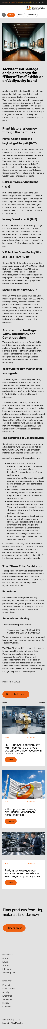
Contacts (6, 1006)
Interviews (32, 15)
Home (5, 958)
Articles (20, 15)
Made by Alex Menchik (12, 1023)
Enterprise (7, 996)
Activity (5, 992)
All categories (8, 972)
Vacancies (7, 999)
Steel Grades (8, 989)
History (5, 1003)
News (11, 15)
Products (6, 985)
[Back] (4, 15)
